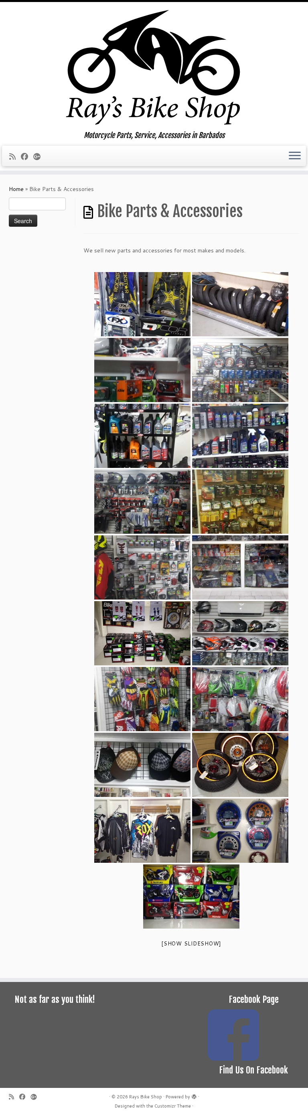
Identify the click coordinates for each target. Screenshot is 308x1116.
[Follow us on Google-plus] (39, 156)
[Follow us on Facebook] (27, 156)
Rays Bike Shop (145, 1097)
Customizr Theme (172, 1106)
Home (16, 189)
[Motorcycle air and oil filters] (142, 633)
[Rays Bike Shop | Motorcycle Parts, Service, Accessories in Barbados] (154, 66)
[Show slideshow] (191, 943)
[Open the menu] (295, 156)
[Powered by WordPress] (194, 1095)
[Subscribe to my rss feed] (15, 156)
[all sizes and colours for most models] (240, 831)
